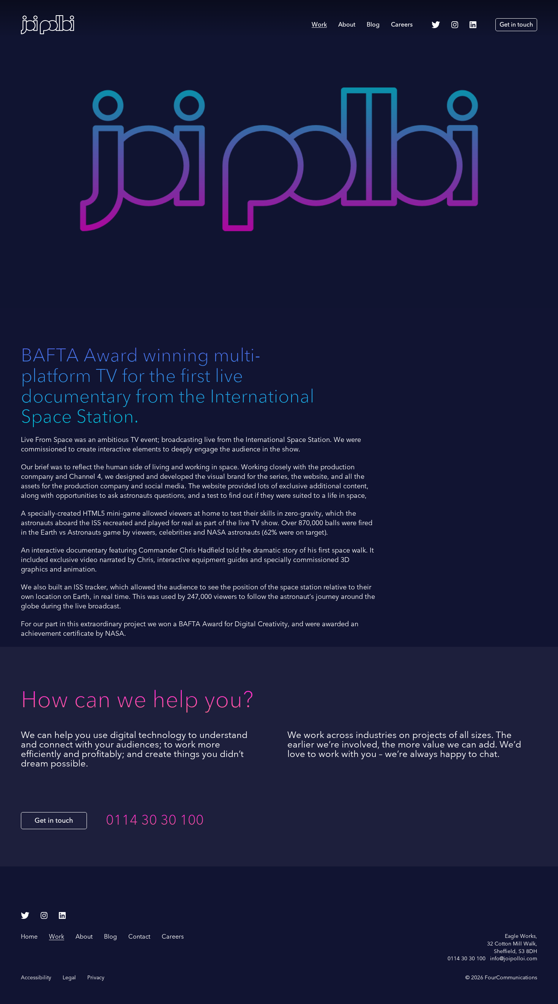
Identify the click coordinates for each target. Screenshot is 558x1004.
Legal (69, 977)
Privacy (95, 977)
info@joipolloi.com (513, 958)
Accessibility (36, 977)
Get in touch (516, 25)
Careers (402, 25)
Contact (139, 937)
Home (29, 937)
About (346, 25)
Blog (373, 25)
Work (319, 25)
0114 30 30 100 (155, 820)
